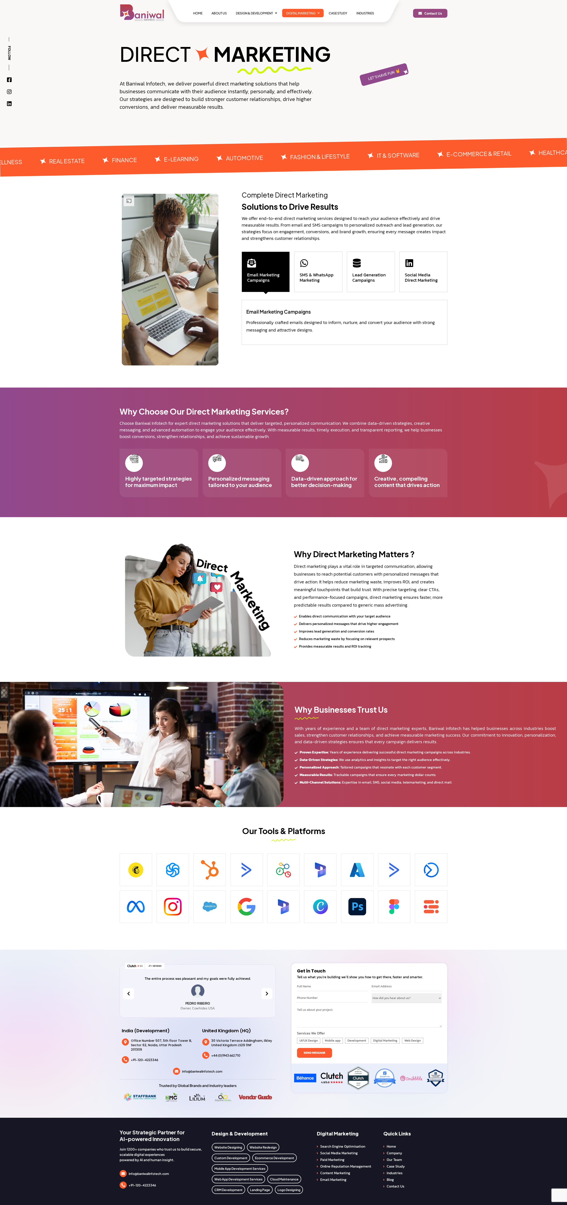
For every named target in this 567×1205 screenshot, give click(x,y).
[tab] (266, 272)
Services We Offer (311, 1033)
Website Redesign (263, 1147)
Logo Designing (289, 1190)
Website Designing (228, 1147)
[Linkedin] (9, 103)
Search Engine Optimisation (342, 1146)
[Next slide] (266, 993)
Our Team (394, 1159)
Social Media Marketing (339, 1153)
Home (197, 13)
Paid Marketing (332, 1159)
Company (394, 1153)
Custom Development (230, 1158)
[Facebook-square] (9, 79)
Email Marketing (333, 1179)
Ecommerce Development (274, 1158)
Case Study (338, 13)
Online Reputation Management (345, 1166)
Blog (390, 1179)
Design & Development (254, 13)
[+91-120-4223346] (125, 1059)
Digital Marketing (300, 13)
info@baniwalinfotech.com (202, 1071)
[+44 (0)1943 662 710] (205, 1055)
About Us (219, 13)
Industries (365, 13)
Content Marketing (335, 1173)
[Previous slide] (128, 993)
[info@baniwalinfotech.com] (176, 1071)
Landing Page (260, 1190)
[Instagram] (9, 91)
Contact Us (395, 1186)
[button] (256, 13)
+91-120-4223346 (144, 1060)
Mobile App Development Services (239, 1168)
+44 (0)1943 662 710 (225, 1055)
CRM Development (228, 1190)
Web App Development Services (238, 1179)
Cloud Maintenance (284, 1179)
